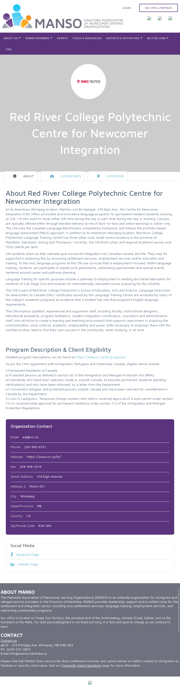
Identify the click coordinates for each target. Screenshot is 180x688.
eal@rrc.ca (30, 437)
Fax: (14, 467)
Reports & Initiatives (123, 38)
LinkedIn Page (27, 564)
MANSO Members (37, 38)
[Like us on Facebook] (152, 21)
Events (62, 38)
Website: (17, 457)
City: (14, 496)
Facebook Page (27, 554)
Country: (17, 516)
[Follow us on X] (162, 21)
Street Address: (22, 476)
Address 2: (19, 486)
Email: (15, 437)
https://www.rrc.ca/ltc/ (44, 457)
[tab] (21, 176)
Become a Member (158, 8)
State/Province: (22, 506)
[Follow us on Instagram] (173, 21)
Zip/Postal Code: (23, 526)
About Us (11, 38)
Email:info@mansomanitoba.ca (24, 653)
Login (126, 8)
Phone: (16, 447)
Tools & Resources (86, 38)
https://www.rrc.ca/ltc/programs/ (101, 357)
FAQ (8, 49)
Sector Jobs (156, 38)
